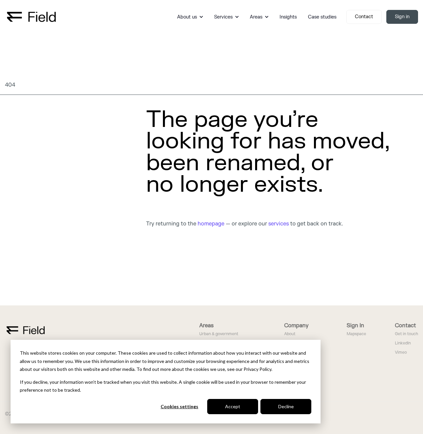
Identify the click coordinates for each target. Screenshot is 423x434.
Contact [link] (364, 17)
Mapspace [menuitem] (356, 334)
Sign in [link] (402, 17)
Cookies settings (179, 406)
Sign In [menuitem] (355, 325)
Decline (286, 406)
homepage (211, 223)
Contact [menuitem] (405, 325)
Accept (232, 406)
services (278, 223)
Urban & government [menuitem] (218, 334)
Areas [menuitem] (206, 325)
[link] (31, 16)
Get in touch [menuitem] (406, 334)
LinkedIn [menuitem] (403, 343)
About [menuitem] (289, 334)
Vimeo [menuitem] (401, 352)
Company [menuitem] (296, 325)
